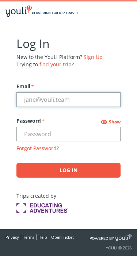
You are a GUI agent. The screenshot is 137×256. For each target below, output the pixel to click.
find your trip (55, 64)
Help (42, 237)
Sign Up (93, 56)
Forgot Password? (37, 148)
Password (30, 120)
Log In (68, 170)
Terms (28, 237)
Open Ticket (62, 237)
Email (25, 86)
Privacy (12, 237)
